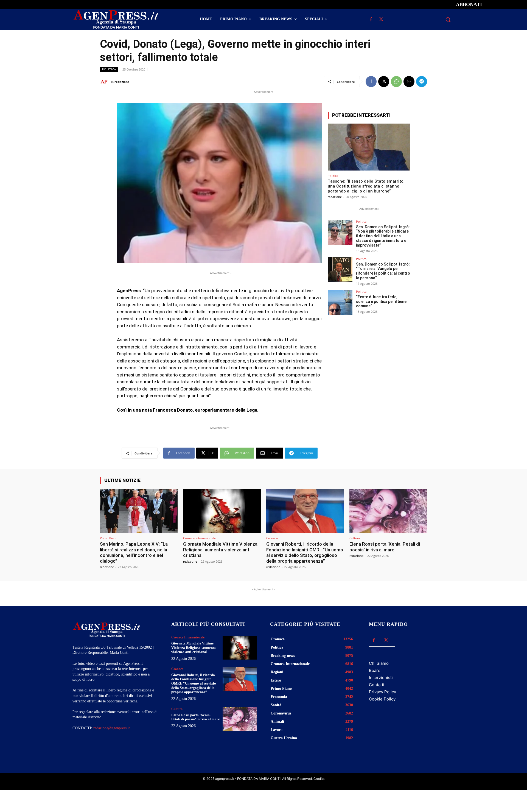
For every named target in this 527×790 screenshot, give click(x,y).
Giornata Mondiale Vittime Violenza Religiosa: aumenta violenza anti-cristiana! (220, 549)
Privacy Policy (382, 691)
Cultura (354, 538)
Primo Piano (108, 538)
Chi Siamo (379, 663)
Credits (318, 779)
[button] (448, 19)
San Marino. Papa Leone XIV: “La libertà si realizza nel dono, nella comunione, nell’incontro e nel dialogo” (134, 552)
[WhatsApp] (396, 81)
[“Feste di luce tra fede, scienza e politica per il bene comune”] (340, 302)
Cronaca (272, 538)
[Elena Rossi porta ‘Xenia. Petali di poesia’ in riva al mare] (388, 511)
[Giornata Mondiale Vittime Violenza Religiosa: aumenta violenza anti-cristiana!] (222, 511)
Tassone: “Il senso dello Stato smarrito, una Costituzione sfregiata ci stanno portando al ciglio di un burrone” (366, 186)
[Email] (408, 81)
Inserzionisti (381, 677)
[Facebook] (371, 19)
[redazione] (105, 82)
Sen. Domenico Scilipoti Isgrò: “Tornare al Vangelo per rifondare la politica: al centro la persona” (383, 271)
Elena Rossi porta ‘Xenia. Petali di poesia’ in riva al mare (384, 546)
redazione (122, 82)
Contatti (376, 684)
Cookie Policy (382, 699)
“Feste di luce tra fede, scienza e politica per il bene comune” (381, 301)
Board (374, 670)
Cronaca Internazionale (199, 538)
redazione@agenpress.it (111, 728)
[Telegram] (421, 81)
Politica (109, 69)
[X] (381, 19)
